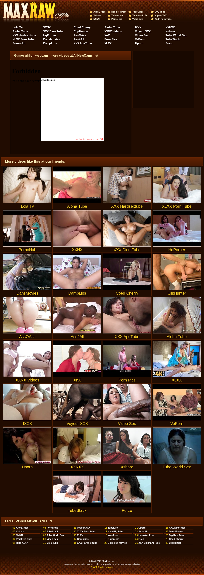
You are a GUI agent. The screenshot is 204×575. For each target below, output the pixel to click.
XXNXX (170, 27)
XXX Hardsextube (24, 35)
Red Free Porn (118, 12)
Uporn (139, 43)
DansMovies (51, 39)
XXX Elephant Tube (149, 543)
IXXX (138, 27)
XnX (107, 35)
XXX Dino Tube (53, 31)
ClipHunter (81, 31)
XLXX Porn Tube (163, 19)
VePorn (140, 39)
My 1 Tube (160, 12)
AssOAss (80, 35)
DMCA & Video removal (102, 567)
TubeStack (137, 12)
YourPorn (113, 535)
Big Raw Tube (176, 535)
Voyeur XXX (161, 15)
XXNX (47, 27)
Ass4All (79, 39)
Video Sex (137, 19)
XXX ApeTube (83, 43)
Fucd (141, 539)
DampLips (50, 43)
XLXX (108, 43)
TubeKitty (113, 527)
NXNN (96, 19)
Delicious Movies (117, 543)
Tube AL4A (117, 15)
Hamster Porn (146, 535)
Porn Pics (110, 39)
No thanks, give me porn (89, 139)
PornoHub (116, 19)
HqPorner (49, 35)
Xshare (97, 15)
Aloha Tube (99, 12)
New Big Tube (115, 531)
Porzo (169, 43)
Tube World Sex (140, 15)
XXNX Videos (113, 31)
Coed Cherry (82, 27)
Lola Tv (18, 27)
